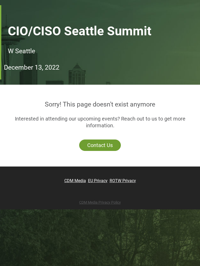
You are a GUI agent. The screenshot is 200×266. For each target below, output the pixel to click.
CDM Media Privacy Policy (100, 202)
